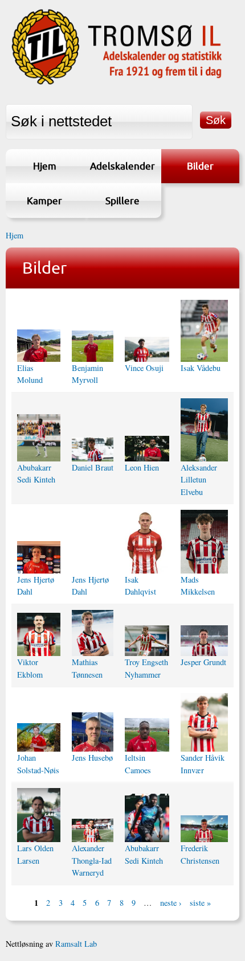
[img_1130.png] (38, 815)
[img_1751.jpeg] (147, 448)
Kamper (44, 200)
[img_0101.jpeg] (147, 735)
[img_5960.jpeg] (38, 557)
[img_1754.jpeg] (92, 449)
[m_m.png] (204, 541)
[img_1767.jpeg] (38, 345)
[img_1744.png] (204, 429)
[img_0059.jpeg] (38, 737)
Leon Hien (142, 467)
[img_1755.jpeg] (38, 437)
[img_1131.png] (204, 722)
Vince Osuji (144, 367)
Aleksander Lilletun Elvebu (199, 479)
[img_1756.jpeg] (204, 331)
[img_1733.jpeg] (147, 542)
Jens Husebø (92, 757)
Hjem (44, 165)
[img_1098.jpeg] (92, 830)
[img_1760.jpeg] (147, 349)
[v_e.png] (38, 635)
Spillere (122, 200)
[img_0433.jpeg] (204, 828)
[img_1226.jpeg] (92, 732)
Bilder (200, 165)
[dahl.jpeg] (92, 567)
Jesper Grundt (203, 662)
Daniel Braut (92, 467)
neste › (171, 902)
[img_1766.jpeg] (92, 346)
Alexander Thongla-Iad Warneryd (92, 860)
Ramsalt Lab (76, 943)
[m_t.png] (92, 633)
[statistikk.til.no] (117, 84)
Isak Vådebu (200, 367)
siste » (200, 902)
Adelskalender (122, 165)
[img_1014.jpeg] (147, 818)
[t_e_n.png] (147, 641)
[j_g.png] (204, 640)
